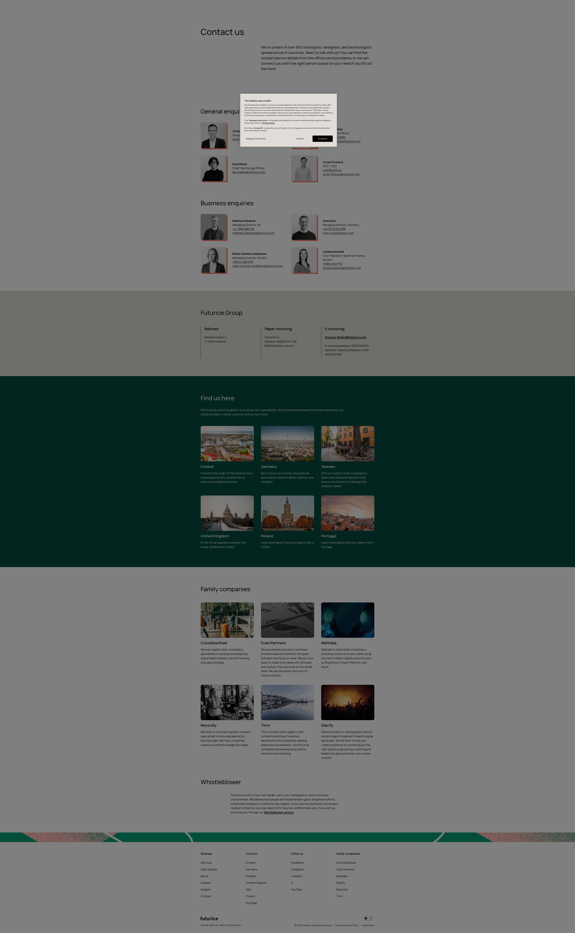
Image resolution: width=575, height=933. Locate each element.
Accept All (322, 139)
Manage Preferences (256, 139)
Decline (300, 139)
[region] (288, 120)
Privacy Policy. (269, 123)
